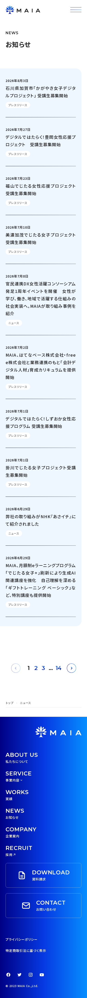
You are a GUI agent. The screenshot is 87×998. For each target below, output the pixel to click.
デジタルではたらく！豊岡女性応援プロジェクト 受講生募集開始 (41, 140)
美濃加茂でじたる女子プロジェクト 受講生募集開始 (41, 238)
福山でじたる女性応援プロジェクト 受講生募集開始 (41, 189)
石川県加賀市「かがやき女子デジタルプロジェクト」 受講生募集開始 (41, 91)
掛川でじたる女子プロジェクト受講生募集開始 (41, 471)
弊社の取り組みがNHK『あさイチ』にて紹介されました (41, 520)
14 (58, 668)
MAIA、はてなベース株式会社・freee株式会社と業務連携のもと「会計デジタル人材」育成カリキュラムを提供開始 (41, 366)
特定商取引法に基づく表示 (26, 950)
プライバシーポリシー (22, 939)
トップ (9, 703)
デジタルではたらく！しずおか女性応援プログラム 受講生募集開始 (41, 422)
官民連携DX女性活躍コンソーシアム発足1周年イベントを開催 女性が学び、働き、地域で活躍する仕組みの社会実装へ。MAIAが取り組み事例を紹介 (41, 298)
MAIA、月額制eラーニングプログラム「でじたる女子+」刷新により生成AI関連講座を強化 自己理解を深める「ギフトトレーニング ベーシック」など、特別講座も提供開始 (41, 580)
